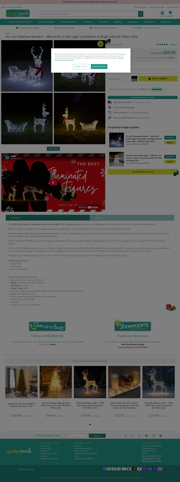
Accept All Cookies (99, 66)
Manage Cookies (81, 66)
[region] (91, 60)
